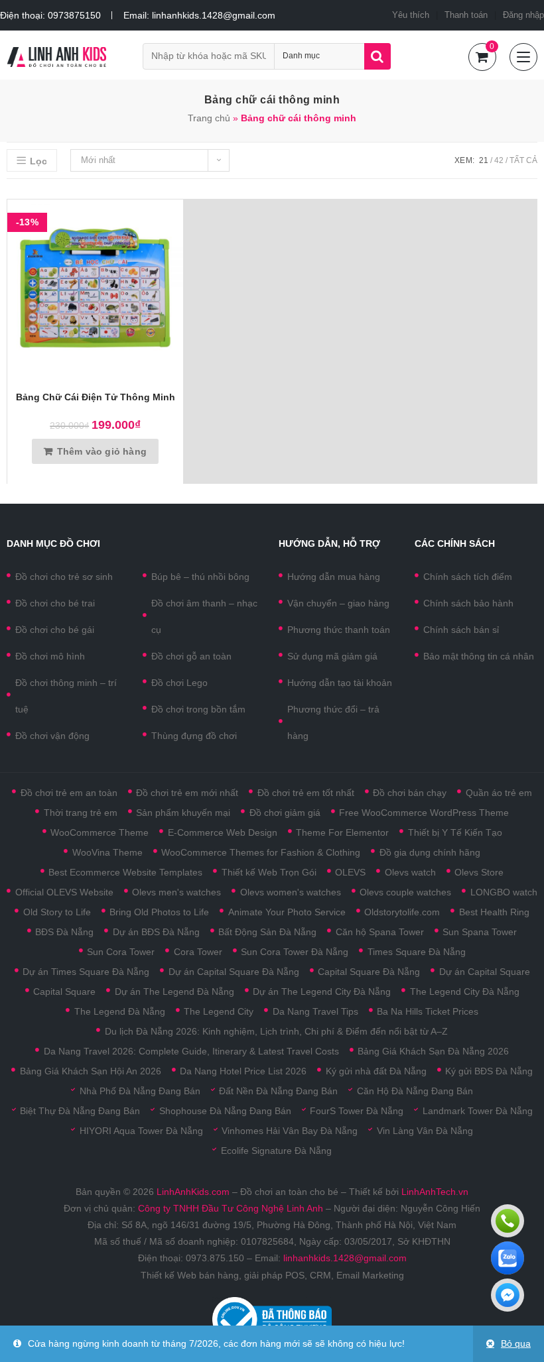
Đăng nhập (523, 15)
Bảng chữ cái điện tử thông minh (95, 397)
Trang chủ (209, 118)
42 (499, 160)
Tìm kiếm (377, 56)
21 (483, 160)
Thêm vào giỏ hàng (102, 451)
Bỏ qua (516, 1343)
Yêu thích (410, 15)
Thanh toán (466, 15)
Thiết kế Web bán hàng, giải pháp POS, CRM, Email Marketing (272, 1275)
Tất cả (523, 160)
